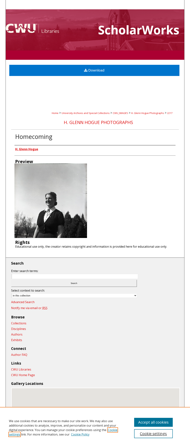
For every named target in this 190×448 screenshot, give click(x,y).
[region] (95, 427)
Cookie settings (153, 433)
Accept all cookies (153, 422)
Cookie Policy (80, 434)
